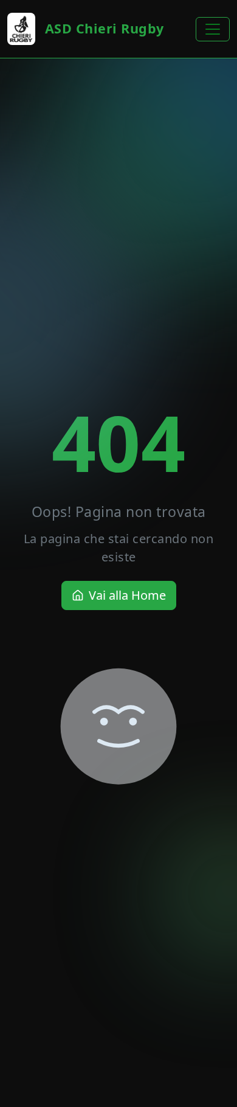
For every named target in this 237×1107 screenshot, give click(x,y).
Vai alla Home (127, 595)
